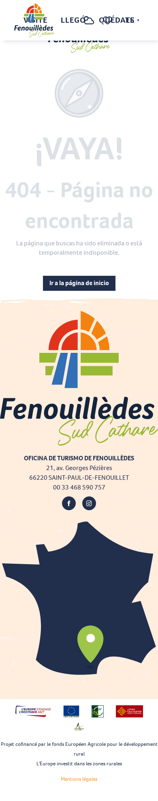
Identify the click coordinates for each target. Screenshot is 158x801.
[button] (72, 20)
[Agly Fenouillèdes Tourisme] (34, 20)
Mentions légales (79, 778)
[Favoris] (108, 20)
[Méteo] (89, 24)
